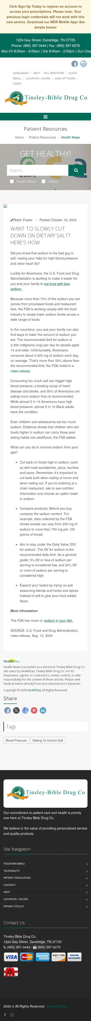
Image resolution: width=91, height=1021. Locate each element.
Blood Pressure (16, 740)
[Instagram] (83, 64)
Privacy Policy (14, 906)
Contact (10, 885)
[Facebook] (74, 64)
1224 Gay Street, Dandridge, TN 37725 (45, 39)
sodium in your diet (58, 620)
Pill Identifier (54, 73)
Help (36, 73)
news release (20, 371)
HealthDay (34, 690)
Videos (53, 181)
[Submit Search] (76, 170)
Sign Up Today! (65, 78)
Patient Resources (42, 137)
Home (19, 137)
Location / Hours (38, 78)
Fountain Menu (14, 863)
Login (17, 83)
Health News (26, 181)
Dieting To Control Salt (48, 740)
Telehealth (12, 870)
